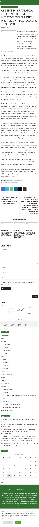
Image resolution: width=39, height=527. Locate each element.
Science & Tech (5, 383)
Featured (5, 347)
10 (4, 468)
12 (14, 468)
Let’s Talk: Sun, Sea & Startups (12, 404)
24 (4, 476)
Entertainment (5, 362)
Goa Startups (7, 350)
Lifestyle (3, 380)
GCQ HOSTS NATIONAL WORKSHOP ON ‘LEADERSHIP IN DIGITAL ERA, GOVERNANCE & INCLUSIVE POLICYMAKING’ (19, 431)
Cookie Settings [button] (8, 522)
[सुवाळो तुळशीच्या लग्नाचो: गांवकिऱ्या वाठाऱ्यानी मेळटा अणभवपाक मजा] (32, 226)
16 (35, 468)
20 (20, 472)
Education (4, 359)
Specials (3, 386)
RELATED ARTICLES (19, 219)
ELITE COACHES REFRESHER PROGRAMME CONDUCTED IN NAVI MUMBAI (19, 425)
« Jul (2, 482)
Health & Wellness (13, 7)
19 (14, 472)
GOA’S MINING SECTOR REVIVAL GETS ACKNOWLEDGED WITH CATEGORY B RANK (9, 201)
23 (35, 472)
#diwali (21, 180)
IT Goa (5, 353)
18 (9, 472)
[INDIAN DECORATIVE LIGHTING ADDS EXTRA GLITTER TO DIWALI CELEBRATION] (7, 226)
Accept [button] (18, 522)
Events (3, 371)
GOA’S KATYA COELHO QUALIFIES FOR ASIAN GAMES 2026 (18, 420)
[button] (36, 2)
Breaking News (7, 389)
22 (30, 472)
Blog (2, 338)
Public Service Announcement (12, 407)
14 (25, 468)
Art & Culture (4, 230)
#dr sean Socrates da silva (9, 182)
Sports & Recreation (7, 410)
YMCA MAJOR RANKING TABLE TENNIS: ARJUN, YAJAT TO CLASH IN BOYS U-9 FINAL (19, 445)
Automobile (6, 344)
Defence (3, 356)
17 (4, 472)
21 (25, 472)
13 (20, 468)
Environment (5, 368)
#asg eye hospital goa (11, 180)
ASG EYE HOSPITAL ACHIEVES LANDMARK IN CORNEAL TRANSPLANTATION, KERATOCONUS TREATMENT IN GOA (19, 234)
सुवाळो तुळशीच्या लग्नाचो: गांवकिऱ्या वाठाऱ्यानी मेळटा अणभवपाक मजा (30, 233)
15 (30, 468)
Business (4, 7)
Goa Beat (6, 401)
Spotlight (5, 365)
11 (9, 468)
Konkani (3, 377)
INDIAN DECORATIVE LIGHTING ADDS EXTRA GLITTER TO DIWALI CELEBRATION (6, 233)
